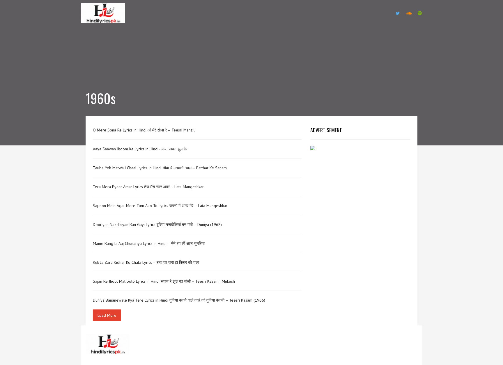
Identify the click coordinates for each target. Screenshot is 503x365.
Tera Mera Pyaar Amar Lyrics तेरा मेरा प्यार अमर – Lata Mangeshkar (148, 186)
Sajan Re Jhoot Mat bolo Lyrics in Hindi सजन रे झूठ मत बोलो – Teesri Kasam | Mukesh (164, 281)
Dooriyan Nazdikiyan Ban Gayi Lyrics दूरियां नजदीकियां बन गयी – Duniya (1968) (157, 224)
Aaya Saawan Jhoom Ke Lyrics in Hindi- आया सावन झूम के (140, 149)
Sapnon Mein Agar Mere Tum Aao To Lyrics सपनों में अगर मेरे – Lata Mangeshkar (160, 205)
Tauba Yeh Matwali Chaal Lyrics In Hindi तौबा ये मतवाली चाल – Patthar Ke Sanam (160, 167)
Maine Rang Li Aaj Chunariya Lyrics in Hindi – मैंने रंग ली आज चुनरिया (149, 243)
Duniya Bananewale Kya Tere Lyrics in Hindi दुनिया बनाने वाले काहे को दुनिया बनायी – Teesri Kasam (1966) (179, 300)
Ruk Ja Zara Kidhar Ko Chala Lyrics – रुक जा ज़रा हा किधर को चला (146, 262)
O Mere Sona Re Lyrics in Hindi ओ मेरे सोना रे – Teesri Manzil (144, 130)
